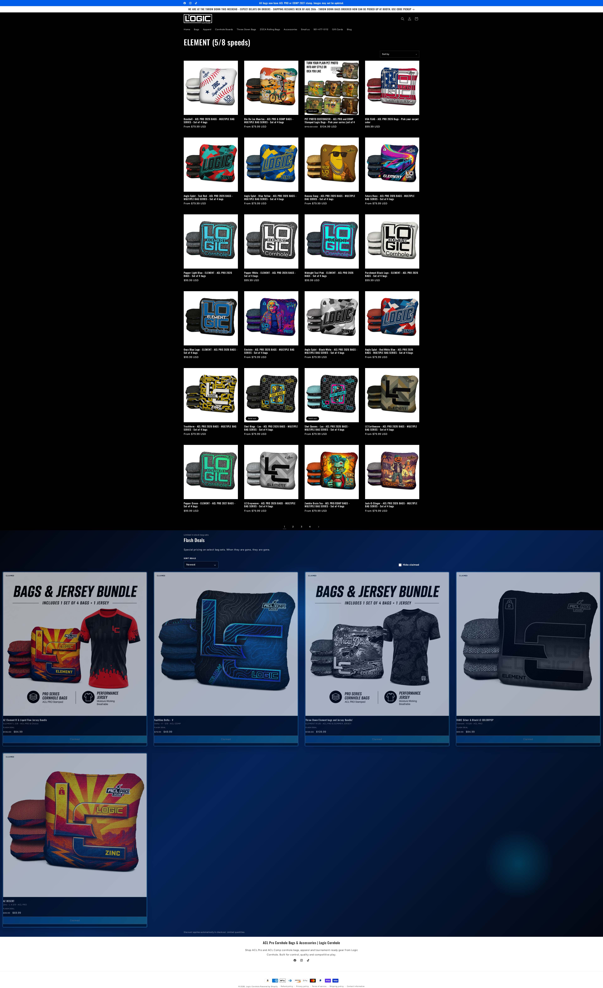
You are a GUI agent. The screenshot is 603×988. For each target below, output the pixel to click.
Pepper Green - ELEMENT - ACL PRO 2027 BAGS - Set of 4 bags (209, 505)
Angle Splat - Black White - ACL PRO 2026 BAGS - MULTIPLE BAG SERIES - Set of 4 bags (331, 351)
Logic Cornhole (253, 986)
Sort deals (190, 558)
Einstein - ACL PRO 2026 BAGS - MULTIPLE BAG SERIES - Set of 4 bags (269, 351)
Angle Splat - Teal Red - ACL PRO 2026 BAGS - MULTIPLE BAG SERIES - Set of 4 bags (208, 197)
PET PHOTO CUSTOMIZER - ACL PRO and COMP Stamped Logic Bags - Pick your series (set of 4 (330, 121)
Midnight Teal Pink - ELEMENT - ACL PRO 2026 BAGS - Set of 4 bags (329, 274)
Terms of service (319, 986)
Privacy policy (302, 986)
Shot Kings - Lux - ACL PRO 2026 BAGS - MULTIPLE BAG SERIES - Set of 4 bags (271, 428)
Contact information (356, 986)
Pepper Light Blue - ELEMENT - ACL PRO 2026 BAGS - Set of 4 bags (208, 274)
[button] (402, 18)
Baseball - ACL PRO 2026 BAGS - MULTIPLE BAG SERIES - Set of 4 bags (209, 121)
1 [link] (284, 526)
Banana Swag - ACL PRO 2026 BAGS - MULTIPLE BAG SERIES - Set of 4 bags (330, 197)
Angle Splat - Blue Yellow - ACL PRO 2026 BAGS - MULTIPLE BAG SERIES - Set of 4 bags (270, 197)
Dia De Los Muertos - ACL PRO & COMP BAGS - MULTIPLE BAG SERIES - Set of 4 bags (268, 121)
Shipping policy (337, 986)
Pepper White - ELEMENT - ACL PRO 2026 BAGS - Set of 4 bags (270, 274)
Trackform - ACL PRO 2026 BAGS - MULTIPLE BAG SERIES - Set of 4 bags (210, 428)
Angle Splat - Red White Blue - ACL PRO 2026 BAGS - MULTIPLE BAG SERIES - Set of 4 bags (389, 351)
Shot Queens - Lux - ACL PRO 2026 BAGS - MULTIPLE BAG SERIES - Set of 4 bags (327, 428)
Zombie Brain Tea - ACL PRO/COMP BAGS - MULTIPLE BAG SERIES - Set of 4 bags (327, 505)
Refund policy (287, 986)
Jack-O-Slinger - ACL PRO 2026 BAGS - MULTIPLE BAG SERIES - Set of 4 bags (391, 505)
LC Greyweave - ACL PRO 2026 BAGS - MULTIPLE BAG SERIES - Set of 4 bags (270, 505)
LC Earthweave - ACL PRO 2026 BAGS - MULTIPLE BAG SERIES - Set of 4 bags (391, 428)
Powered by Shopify (269, 986)
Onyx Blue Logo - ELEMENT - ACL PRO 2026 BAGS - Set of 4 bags (210, 351)
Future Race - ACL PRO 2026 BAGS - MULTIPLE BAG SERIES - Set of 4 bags (389, 197)
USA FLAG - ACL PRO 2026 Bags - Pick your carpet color (392, 121)
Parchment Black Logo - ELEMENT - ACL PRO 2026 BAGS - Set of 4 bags (391, 274)
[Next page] (318, 526)
